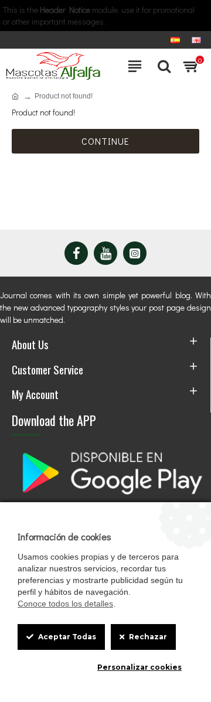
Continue (105, 141)
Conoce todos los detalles (65, 603)
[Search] (161, 66)
